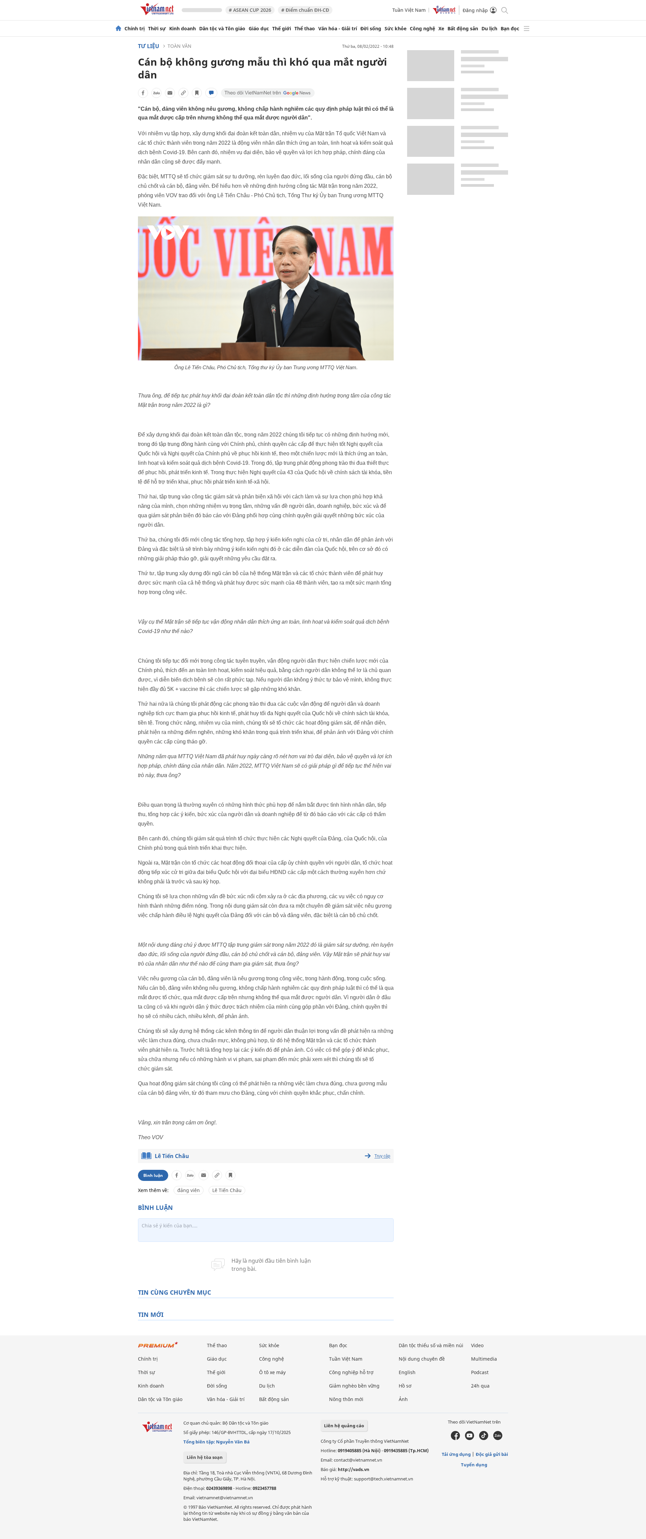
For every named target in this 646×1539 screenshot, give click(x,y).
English (407, 1372)
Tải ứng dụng (456, 1454)
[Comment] (211, 93)
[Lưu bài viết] (197, 93)
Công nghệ (422, 28)
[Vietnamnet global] (444, 12)
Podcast (480, 1372)
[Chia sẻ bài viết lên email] (170, 93)
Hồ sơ (405, 1386)
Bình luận (153, 1175)
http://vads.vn (353, 1469)
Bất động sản (462, 28)
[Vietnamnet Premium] (158, 1348)
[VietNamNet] (118, 29)
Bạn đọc (510, 28)
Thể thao (304, 28)
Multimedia (484, 1359)
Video (477, 1345)
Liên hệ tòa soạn (205, 1457)
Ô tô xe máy (272, 1372)
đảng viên (188, 1190)
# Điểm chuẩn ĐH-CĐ (305, 10)
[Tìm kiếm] (504, 10)
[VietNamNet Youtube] (469, 1438)
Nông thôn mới (346, 1399)
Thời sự (157, 28)
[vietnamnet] (158, 16)
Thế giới (281, 28)
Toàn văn (179, 46)
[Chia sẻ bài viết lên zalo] (156, 93)
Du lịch (489, 28)
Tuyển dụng (474, 1465)
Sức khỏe (395, 28)
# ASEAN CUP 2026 (250, 10)
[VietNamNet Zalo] (497, 1438)
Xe (441, 28)
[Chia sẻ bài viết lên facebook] (143, 93)
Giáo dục (259, 28)
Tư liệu (148, 46)
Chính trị (134, 28)
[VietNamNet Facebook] (455, 1438)
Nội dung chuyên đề (422, 1359)
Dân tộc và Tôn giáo (222, 28)
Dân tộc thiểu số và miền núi (431, 1345)
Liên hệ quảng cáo (344, 1426)
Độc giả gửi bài (492, 1454)
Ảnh (403, 1399)
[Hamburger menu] (527, 29)
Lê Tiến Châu (172, 1156)
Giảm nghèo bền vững (354, 1386)
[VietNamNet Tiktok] (483, 1438)
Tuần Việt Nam (409, 10)
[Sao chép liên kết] (183, 93)
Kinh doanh (182, 28)
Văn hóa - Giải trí (337, 28)
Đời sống (370, 28)
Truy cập (382, 1156)
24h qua (480, 1386)
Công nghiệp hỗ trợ (351, 1372)
